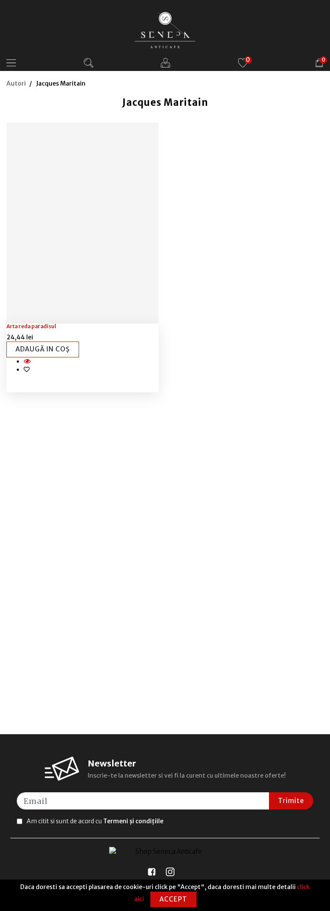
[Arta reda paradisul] (82, 223)
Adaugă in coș (42, 349)
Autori (16, 83)
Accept (173, 899)
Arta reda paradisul (31, 326)
